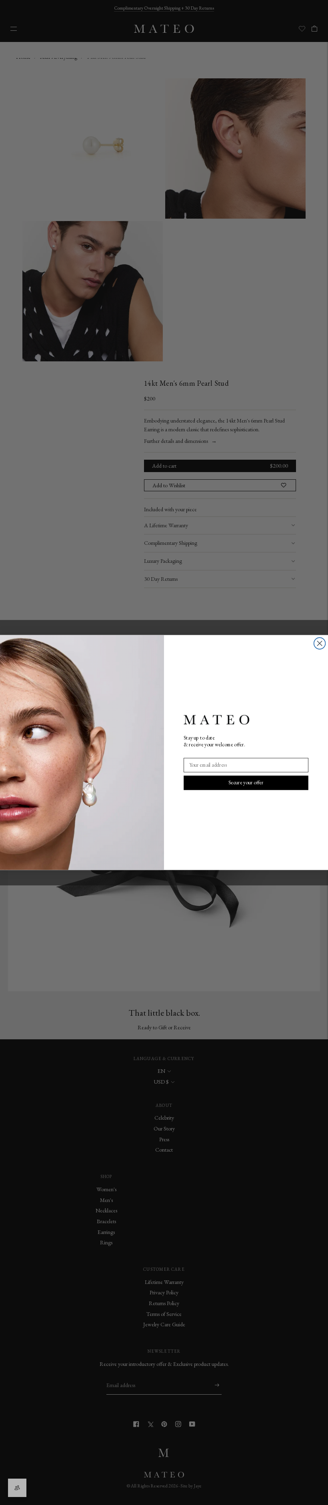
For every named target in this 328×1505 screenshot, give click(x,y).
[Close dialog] (320, 643)
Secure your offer (246, 782)
